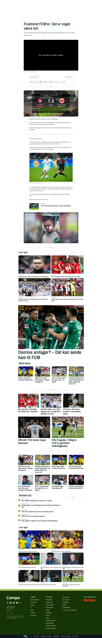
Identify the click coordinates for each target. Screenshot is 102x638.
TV (31, 607)
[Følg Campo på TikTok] (14, 603)
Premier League (50, 605)
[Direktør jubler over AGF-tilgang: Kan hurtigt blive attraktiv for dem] (51, 401)
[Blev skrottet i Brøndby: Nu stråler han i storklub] (28, 401)
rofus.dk (69, 636)
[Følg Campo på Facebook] (11, 603)
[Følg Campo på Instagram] (8, 603)
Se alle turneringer (50, 628)
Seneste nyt (34, 602)
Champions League (50, 620)
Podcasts (33, 612)
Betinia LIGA (49, 602)
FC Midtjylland (44, 82)
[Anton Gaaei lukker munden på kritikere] (59, 460)
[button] (51, 228)
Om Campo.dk (66, 599)
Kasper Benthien (34, 77)
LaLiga (47, 610)
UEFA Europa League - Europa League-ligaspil (49, 94)
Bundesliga (48, 612)
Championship (49, 607)
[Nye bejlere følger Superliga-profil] (59, 480)
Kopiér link (70, 77)
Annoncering (66, 597)
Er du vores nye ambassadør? (70, 610)
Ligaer (32, 610)
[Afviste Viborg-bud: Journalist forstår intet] (25, 371)
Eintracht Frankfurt (55, 82)
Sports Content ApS (11, 607)
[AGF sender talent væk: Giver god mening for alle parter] (25, 480)
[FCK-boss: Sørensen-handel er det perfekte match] (73, 401)
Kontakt (64, 605)
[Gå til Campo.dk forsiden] (13, 599)
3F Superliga (49, 599)
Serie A (48, 615)
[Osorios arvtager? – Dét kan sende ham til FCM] (51, 327)
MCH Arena (47, 95)
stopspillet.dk (56, 636)
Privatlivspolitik (66, 607)
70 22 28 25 (49, 636)
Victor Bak (63, 82)
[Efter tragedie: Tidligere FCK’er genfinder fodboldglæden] (68, 427)
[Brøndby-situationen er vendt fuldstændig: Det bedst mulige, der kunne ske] (76, 371)
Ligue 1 (47, 618)
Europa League (34, 82)
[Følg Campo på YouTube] (17, 603)
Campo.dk (9, 606)
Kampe (32, 605)
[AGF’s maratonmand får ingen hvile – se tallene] (59, 371)
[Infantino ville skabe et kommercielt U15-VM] (76, 480)
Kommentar (33, 615)
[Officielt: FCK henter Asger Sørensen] (34, 427)
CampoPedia (66, 602)
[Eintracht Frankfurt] (62, 102)
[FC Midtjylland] (40, 102)
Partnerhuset (14, 617)
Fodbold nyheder (35, 599)
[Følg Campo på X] (20, 603)
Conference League (51, 625)
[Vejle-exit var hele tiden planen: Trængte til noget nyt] (42, 371)
